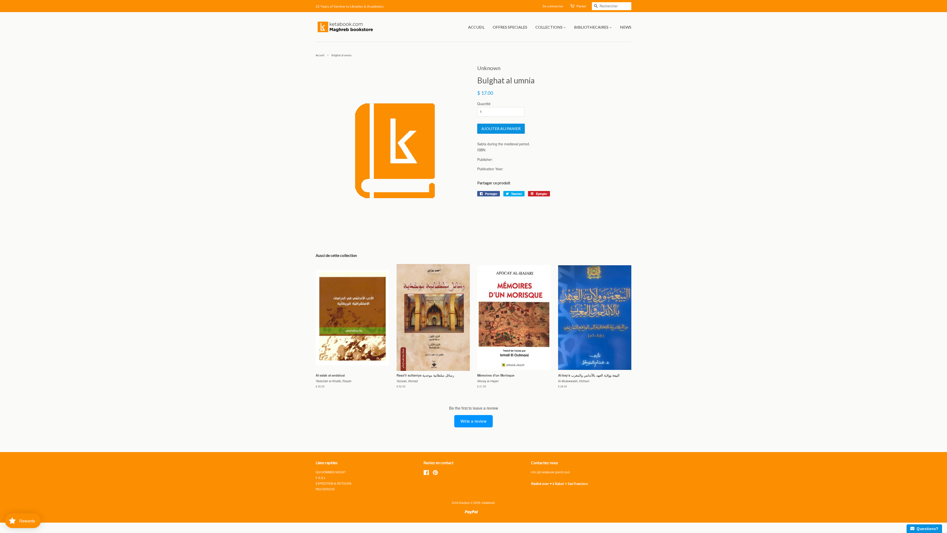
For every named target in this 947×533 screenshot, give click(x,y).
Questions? (926, 529)
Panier (581, 6)
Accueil (320, 55)
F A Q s (320, 478)
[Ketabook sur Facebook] (426, 473)
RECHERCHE (325, 489)
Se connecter (553, 6)
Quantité (484, 103)
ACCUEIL (476, 27)
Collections (549, 27)
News (625, 27)
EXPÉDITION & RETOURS (333, 483)
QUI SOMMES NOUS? (331, 472)
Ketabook (488, 502)
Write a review (473, 421)
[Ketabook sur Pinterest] (435, 473)
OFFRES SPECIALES (510, 27)
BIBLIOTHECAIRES (591, 27)
